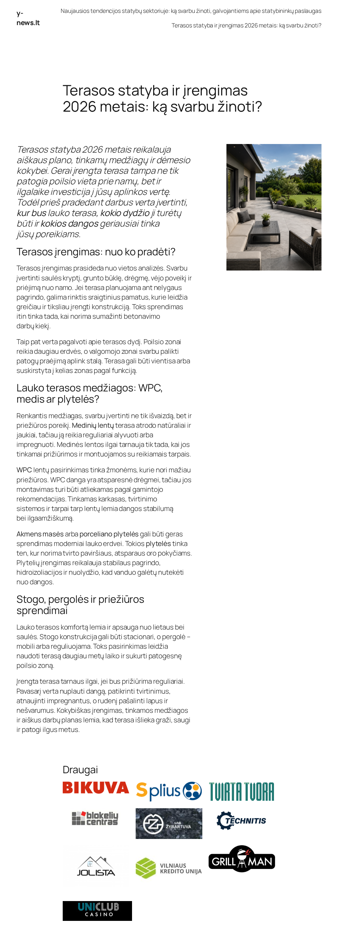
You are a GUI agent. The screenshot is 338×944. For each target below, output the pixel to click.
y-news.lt (28, 17)
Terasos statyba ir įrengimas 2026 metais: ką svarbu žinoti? (246, 25)
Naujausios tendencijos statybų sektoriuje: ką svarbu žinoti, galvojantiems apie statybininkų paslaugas (191, 11)
